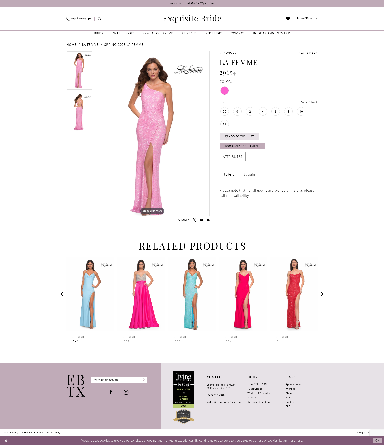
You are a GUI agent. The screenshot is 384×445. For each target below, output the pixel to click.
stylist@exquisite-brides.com (224, 402)
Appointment (293, 384)
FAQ (288, 406)
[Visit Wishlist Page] (288, 19)
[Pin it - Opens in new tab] (201, 220)
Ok (377, 440)
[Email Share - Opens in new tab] (208, 220)
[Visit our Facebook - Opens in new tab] (110, 392)
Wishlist (290, 388)
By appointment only (259, 402)
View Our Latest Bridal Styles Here (192, 3)
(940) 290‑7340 (216, 395)
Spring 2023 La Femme (124, 44)
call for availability (234, 195)
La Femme (90, 44)
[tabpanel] (79, 72)
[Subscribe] (143, 379)
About (289, 393)
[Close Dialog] (6, 440)
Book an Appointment (242, 146)
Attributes (232, 156)
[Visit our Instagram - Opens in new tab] (126, 392)
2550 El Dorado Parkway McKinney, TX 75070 (221, 386)
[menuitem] (79, 19)
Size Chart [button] (309, 102)
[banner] (192, 19)
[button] (307, 19)
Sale (288, 397)
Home (71, 44)
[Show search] (99, 19)
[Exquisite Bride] (76, 386)
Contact (290, 402)
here (299, 440)
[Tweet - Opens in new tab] (194, 220)
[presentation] (90, 294)
